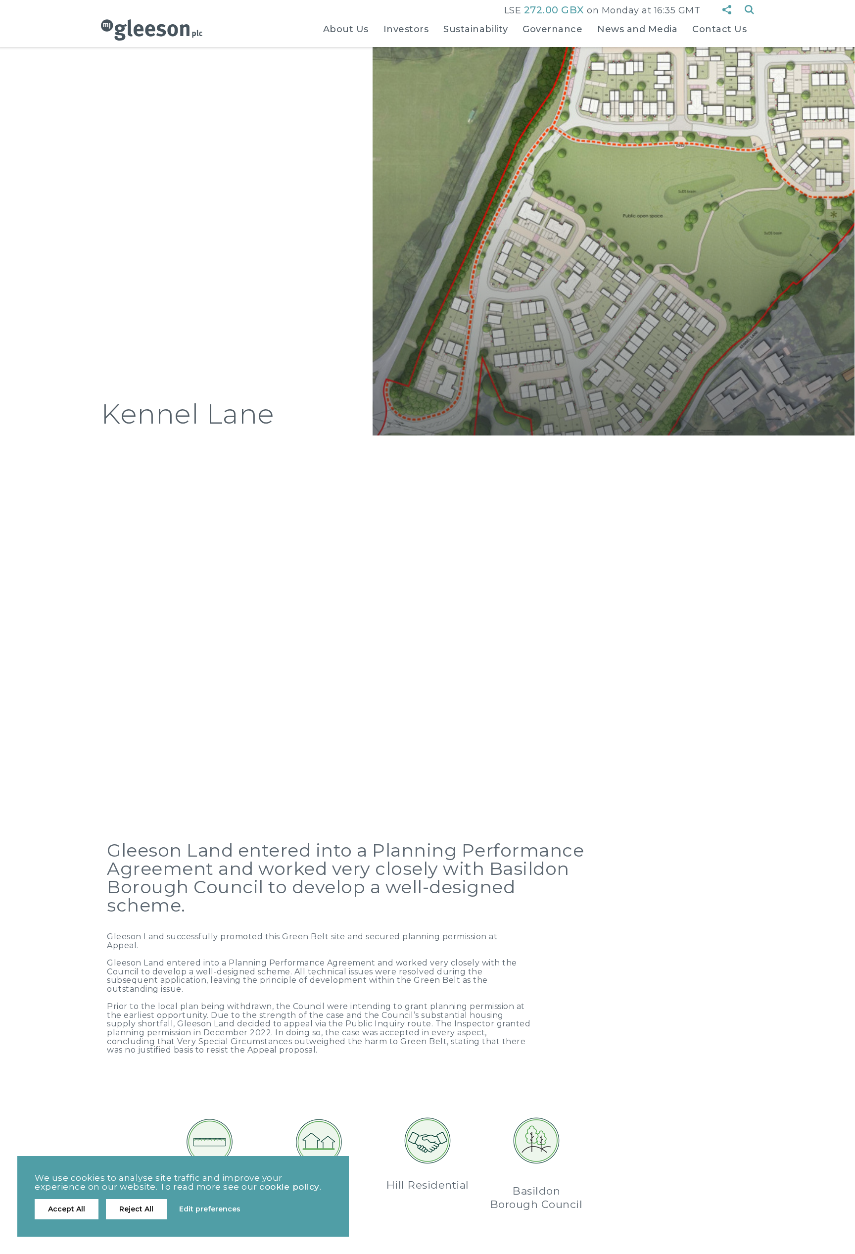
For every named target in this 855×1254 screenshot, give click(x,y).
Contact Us (719, 30)
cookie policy (289, 1187)
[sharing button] (726, 9)
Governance (552, 30)
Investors (406, 30)
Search (749, 9)
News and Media (637, 30)
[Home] (151, 30)
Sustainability (475, 30)
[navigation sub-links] (346, 48)
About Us (346, 30)
